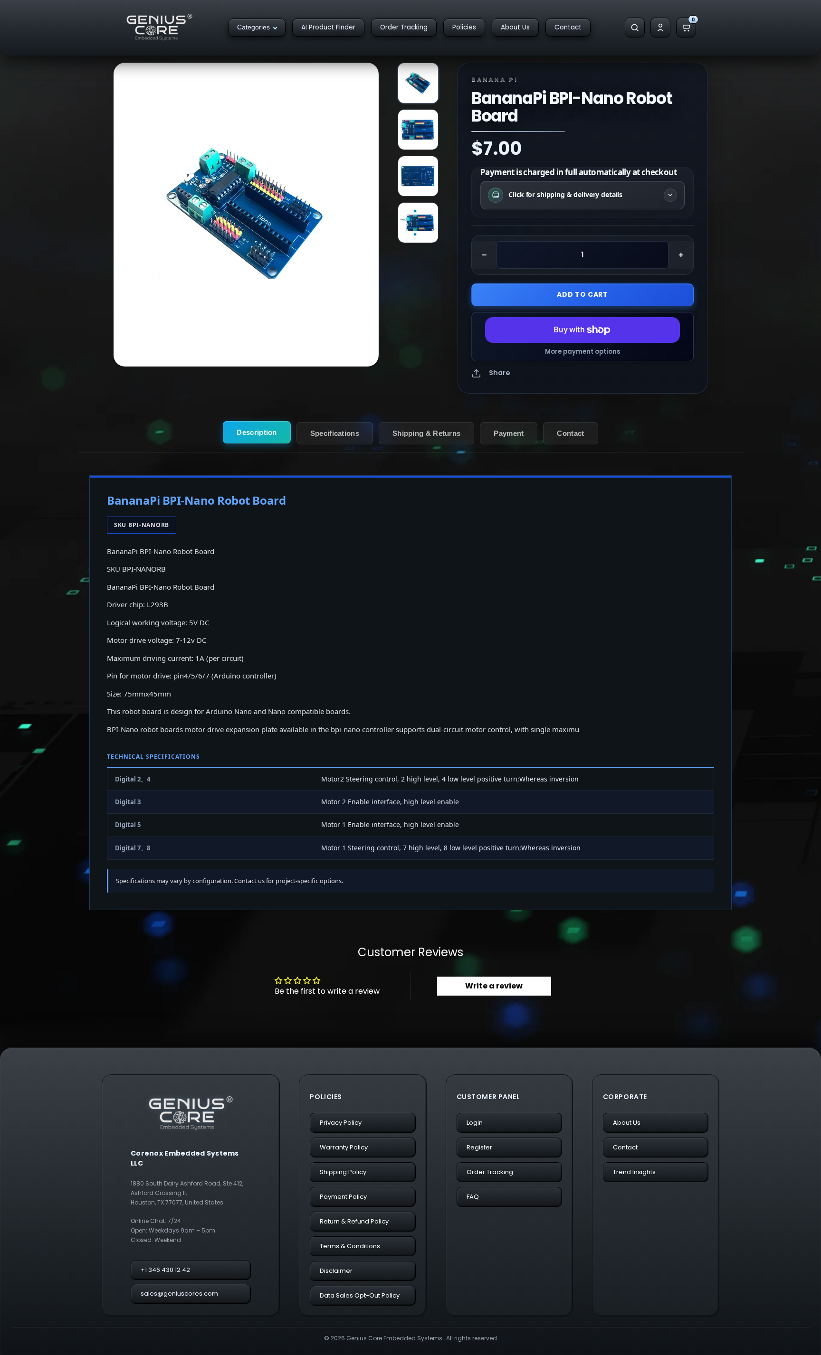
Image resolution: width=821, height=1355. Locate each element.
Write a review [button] (494, 985)
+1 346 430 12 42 (165, 1269)
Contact (568, 27)
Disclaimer (336, 1270)
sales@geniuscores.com (179, 1293)
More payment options (582, 352)
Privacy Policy (341, 1122)
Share (499, 372)
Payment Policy (343, 1196)
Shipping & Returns (426, 433)
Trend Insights (634, 1171)
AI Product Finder (328, 27)
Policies (464, 27)
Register (479, 1147)
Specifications (334, 433)
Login (475, 1122)
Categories (253, 27)
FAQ (473, 1196)
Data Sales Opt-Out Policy (360, 1295)
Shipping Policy (343, 1171)
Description (257, 432)
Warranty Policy (344, 1147)
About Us (515, 27)
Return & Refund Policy (354, 1221)
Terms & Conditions (350, 1246)
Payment (509, 433)
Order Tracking (404, 27)
